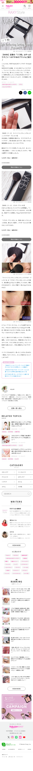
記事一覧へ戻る (16, 408)
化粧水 (7, 570)
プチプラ (17, 567)
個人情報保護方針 (11, 749)
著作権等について (21, 749)
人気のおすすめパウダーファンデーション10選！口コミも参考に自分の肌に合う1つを (17, 370)
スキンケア (5, 472)
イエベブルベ (8, 567)
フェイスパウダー (6, 87)
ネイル (20, 482)
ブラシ (20, 84)
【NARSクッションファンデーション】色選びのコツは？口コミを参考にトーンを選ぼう (17, 366)
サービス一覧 (4, 756)
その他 (20, 487)
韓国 (6, 561)
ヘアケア (4, 482)
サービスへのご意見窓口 (19, 731)
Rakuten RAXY (9, 7)
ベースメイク (11, 82)
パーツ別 (26, 567)
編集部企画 (24, 555)
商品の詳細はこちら (16, 167)
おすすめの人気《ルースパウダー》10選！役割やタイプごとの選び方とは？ (17, 375)
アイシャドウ (25, 561)
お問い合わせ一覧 (11, 756)
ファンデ (7, 573)
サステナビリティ (19, 756)
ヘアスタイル (24, 564)
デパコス (25, 570)
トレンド (8, 564)
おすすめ (10, 431)
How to (4, 431)
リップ (20, 445)
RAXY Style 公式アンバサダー (9, 84)
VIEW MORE (16, 545)
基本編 (25, 558)
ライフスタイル (16, 573)
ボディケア (21, 477)
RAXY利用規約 (9, 731)
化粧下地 (17, 431)
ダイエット (16, 570)
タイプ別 (26, 573)
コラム (4, 487)
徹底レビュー (15, 561)
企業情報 (3, 749)
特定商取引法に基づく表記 (16, 733)
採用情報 (29, 749)
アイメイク (5, 477)
